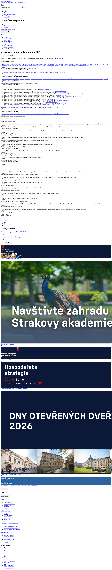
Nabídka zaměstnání (8, 538)
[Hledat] (22, 7)
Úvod (5, 10)
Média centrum (7, 12)
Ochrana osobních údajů (9, 568)
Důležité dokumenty (8, 45)
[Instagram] (4, 555)
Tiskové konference (8, 41)
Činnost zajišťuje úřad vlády (10, 526)
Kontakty (6, 560)
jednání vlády (60, 58)
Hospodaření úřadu (8, 540)
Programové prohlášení (9, 504)
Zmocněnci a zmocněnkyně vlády (12, 529)
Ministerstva (7, 506)
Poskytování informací (9, 539)
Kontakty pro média (8, 47)
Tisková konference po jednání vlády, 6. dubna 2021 (13, 232)
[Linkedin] (4, 553)
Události (6, 542)
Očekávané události (8, 515)
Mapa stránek (7, 562)
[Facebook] (4, 548)
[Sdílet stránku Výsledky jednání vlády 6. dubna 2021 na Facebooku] (4, 221)
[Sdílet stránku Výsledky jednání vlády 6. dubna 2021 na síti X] (4, 219)
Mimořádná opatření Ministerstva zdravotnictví (12, 87)
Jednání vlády (7, 519)
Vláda (5, 11)
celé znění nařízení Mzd (76, 93)
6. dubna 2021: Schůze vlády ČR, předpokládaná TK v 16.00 (15, 237)
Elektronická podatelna (9, 561)
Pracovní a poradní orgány (10, 14)
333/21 (3, 67)
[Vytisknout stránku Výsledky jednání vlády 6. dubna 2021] (4, 225)
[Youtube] (4, 557)
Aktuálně (6, 514)
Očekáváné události (8, 38)
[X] (4, 551)
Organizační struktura (9, 536)
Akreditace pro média (9, 48)
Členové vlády (7, 502)
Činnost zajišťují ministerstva (11, 528)
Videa (5, 44)
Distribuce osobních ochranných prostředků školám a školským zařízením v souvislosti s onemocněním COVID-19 (30, 107)
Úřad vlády (6, 15)
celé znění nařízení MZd (45, 89)
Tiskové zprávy (7, 40)
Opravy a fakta (7, 42)
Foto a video (7, 520)
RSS (5, 564)
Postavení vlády (7, 505)
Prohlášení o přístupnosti (9, 565)
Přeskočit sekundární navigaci (8, 29)
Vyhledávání (4, 7)
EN (1, 4)
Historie (5, 508)
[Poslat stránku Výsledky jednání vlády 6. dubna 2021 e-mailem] (4, 223)
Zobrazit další (4, 489)
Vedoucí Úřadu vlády (9, 535)
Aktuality (6, 37)
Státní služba (7, 17)
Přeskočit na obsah (5, 1)
